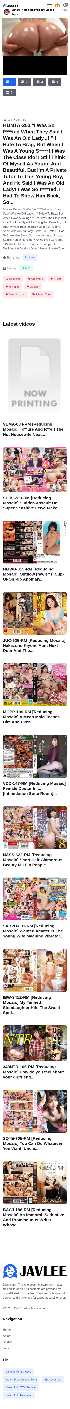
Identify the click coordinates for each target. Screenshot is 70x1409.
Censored (14, 278)
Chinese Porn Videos (18, 1371)
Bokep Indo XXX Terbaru (21, 1387)
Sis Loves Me (53, 1379)
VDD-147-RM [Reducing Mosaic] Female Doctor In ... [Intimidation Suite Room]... (34, 788)
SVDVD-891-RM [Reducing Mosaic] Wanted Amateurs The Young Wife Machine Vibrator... (33, 931)
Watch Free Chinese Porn (21, 1379)
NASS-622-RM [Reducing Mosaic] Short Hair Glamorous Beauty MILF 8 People (32, 859)
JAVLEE (17, 1308)
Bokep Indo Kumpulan (19, 1395)
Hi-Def (57, 278)
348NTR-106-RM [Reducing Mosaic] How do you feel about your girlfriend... (33, 1072)
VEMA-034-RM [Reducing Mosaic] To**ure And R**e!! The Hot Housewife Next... (33, 429)
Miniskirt (13, 286)
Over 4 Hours (16, 294)
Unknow (30, 257)
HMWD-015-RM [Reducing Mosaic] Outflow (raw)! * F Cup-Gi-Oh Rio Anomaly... (33, 574)
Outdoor (34, 286)
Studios (7, 1342)
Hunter (26, 268)
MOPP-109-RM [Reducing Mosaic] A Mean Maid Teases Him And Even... (31, 717)
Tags (6, 1348)
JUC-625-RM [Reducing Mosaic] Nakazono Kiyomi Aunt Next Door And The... (34, 645)
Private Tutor (43, 294)
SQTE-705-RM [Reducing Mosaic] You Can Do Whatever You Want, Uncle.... (32, 1143)
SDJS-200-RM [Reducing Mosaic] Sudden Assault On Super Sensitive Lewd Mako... (32, 503)
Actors (7, 1335)
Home (7, 1329)
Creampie (37, 278)
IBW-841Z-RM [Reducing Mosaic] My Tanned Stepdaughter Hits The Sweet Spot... (31, 1005)
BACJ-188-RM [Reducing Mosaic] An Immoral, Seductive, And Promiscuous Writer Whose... (34, 1217)
